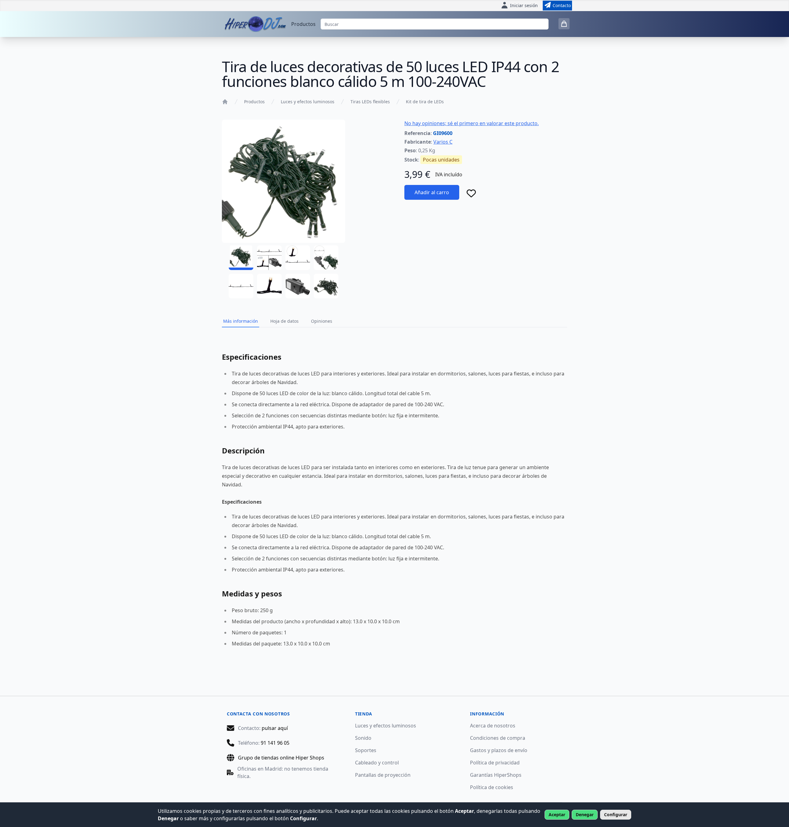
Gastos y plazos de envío (498, 750)
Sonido (363, 738)
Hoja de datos (284, 321)
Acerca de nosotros (492, 725)
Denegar (585, 814)
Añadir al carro (432, 192)
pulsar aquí (275, 728)
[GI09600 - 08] (326, 286)
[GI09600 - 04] (326, 257)
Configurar (615, 814)
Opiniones (321, 321)
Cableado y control (377, 762)
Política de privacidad (495, 762)
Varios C (442, 141)
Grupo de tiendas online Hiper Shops (281, 757)
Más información (240, 321)
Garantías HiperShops (495, 775)
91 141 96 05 (275, 742)
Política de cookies (491, 787)
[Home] (225, 102)
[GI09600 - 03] (297, 257)
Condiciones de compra (497, 738)
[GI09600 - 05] (241, 286)
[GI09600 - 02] (269, 257)
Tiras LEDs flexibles (370, 101)
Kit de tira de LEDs (425, 101)
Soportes (365, 750)
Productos (303, 24)
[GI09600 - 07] (297, 286)
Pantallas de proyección (383, 775)
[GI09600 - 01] (241, 257)
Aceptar (557, 814)
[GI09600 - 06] (269, 286)
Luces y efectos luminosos (307, 101)
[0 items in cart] (564, 23)
